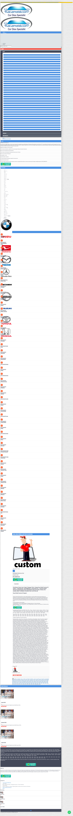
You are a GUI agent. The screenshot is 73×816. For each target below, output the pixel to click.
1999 (25, 683)
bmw (26, 679)
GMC (5, 120)
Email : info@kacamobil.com (7, 787)
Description (16, 583)
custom (35, 678)
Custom (5, 85)
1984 (31, 682)
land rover (42, 680)
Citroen (5, 83)
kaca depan (38, 678)
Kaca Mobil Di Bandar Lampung (4, 311)
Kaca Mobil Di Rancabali (3, 445)
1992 (47, 682)
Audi (4, 61)
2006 (39, 683)
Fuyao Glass (6, 116)
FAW (4, 103)
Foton (5, 114)
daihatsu (40, 679)
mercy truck (19, 681)
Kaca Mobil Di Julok (4, 398)
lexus (45, 680)
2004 (35, 683)
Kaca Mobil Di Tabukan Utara (3, 482)
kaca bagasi (14, 679)
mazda (47, 680)
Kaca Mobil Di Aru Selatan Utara (4, 280)
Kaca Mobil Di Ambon (3, 305)
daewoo (37, 679)
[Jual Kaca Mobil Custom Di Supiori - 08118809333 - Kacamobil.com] (28, 567)
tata (12, 682)
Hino (4, 125)
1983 (29, 682)
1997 (21, 683)
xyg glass (24, 678)
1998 (23, 683)
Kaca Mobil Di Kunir (4, 433)
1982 (27, 682)
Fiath (5, 109)
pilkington (31, 678)
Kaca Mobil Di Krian (4, 375)
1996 (19, 683)
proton (37, 681)
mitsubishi (24, 681)
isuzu (34, 680)
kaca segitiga (18, 679)
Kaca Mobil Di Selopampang (3, 359)
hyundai (28, 680)
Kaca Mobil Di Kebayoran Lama (4, 381)
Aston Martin (6, 59)
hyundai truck (31, 680)
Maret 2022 (3, 702)
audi (24, 679)
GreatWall (5, 122)
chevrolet (31, 679)
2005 (37, 683)
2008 (43, 683)
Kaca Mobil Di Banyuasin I (3, 524)
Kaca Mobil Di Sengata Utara (3, 262)
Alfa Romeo (6, 54)
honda (25, 680)
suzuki (47, 681)
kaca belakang (47, 678)
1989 (41, 682)
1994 (15, 683)
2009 (45, 683)
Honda (5, 129)
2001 (29, 683)
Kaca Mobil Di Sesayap (3, 463)
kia (40, 680)
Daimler (5, 92)
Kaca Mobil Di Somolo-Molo (3, 268)
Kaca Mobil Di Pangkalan (3, 328)
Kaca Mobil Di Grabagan (3, 286)
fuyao (22, 678)
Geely (5, 118)
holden (23, 680)
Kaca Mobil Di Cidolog (3, 531)
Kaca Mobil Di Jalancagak (3, 353)
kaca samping (42, 678)
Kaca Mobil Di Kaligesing (3, 387)
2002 (31, 683)
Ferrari (5, 105)
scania (42, 681)
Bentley (5, 65)
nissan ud (30, 681)
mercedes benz (14, 681)
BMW (5, 70)
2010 (47, 683)
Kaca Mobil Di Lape (4, 416)
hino (20, 680)
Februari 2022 (3, 722)
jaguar (37, 680)
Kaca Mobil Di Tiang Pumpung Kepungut (4, 451)
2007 (41, 683)
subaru (45, 681)
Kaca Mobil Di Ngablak (3, 393)
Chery (5, 76)
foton (17, 680)
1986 (35, 682)
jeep (38, 680)
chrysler (34, 679)
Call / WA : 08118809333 (7, 782)
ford (15, 680)
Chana (5, 74)
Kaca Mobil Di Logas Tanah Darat (4, 457)
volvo (17, 682)
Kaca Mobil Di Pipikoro (3, 256)
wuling (21, 682)
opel (32, 681)
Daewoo (5, 87)
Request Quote (17, 675)
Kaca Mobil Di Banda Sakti (3, 293)
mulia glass (19, 678)
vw (18, 682)
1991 (45, 682)
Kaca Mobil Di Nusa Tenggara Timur (4, 317)
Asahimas (5, 57)
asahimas (15, 678)
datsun (43, 679)
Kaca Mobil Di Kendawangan (3, 299)
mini (21, 681)
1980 (23, 682)
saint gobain (28, 678)
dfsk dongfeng (46, 679)
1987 (37, 682)
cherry (29, 679)
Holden (5, 127)
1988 (39, 682)
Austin (5, 63)
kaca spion (22, 679)
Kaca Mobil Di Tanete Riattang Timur (4, 243)
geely (19, 680)
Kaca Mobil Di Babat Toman (3, 500)
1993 (13, 683)
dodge (13, 680)
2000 (27, 683)
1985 (33, 682)
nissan (27, 681)
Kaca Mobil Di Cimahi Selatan (3, 422)
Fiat (4, 107)
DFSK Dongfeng (6, 98)
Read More (4, 706)
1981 (25, 682)
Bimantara (5, 68)
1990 (43, 682)
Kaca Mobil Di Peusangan (3, 340)
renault (40, 681)
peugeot (34, 681)
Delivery (5, 96)
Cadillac (5, 72)
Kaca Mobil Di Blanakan (3, 488)
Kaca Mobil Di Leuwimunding (3, 411)
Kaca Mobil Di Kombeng (3, 506)
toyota (15, 682)
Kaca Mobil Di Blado (4, 322)
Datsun (5, 94)
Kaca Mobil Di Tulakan (3, 237)
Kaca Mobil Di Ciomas (3, 334)
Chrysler (5, 81)
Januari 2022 (3, 742)
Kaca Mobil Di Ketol (4, 364)
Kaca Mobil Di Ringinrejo (3, 494)
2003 (33, 683)
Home (3, 788)
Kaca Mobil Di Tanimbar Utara (4, 470)
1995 (17, 683)
